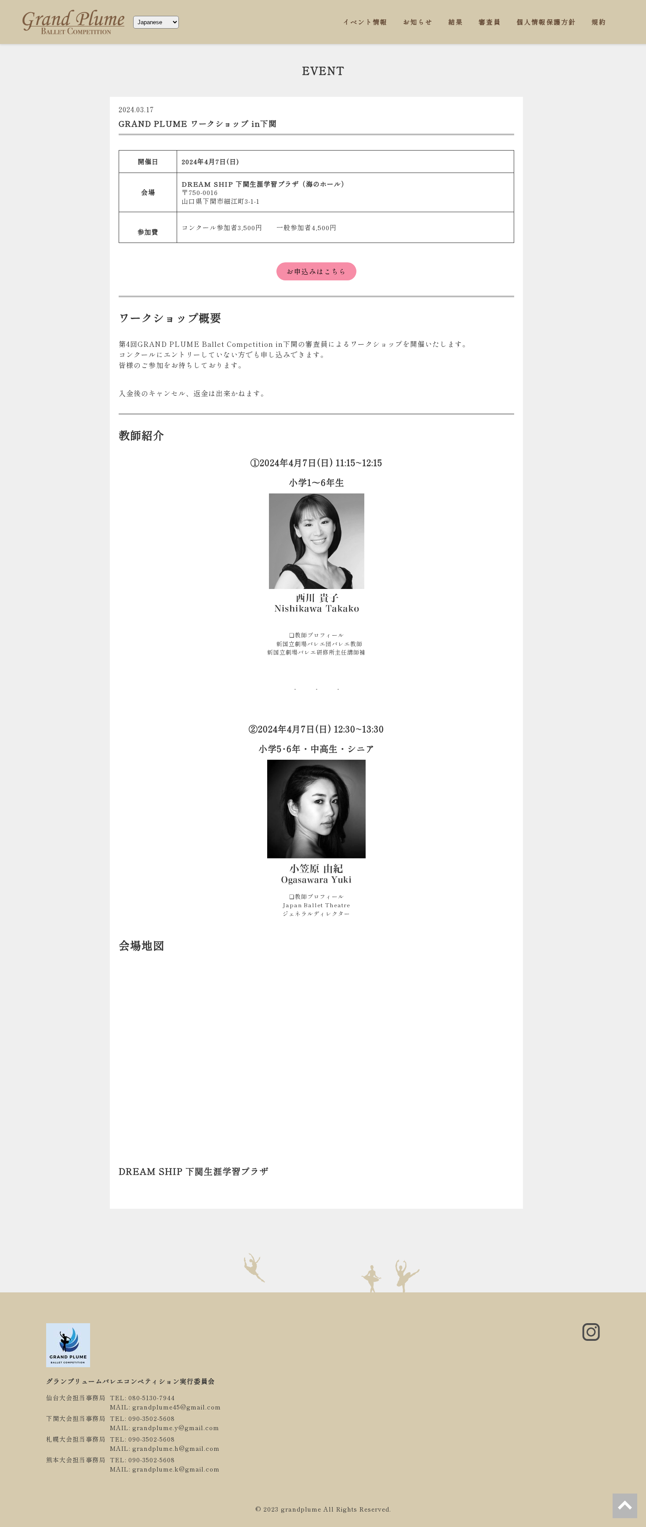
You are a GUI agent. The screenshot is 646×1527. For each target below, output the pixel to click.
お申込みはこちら (316, 271)
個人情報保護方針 (546, 21)
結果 (455, 21)
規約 (599, 21)
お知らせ (418, 21)
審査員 (490, 21)
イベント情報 (365, 21)
